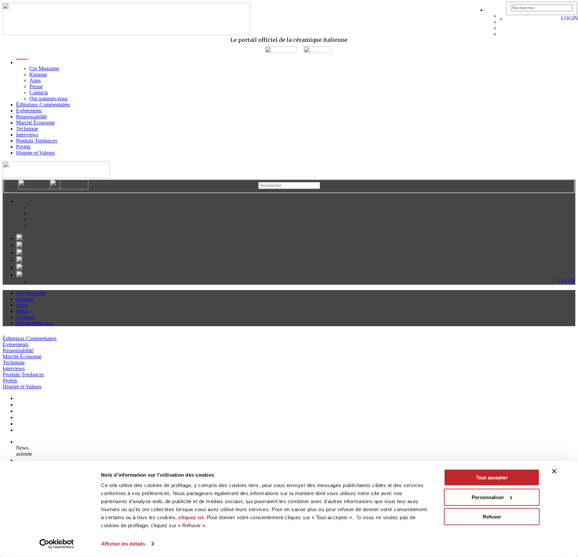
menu (22, 62)
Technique (27, 128)
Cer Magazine (44, 68)
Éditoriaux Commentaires (43, 104)
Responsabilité (31, 116)
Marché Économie (35, 122)
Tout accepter (492, 477)
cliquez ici (191, 517)
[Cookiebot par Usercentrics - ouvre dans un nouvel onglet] (56, 544)
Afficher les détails (123, 544)
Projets (23, 147)
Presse (36, 86)
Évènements (29, 110)
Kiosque (38, 74)
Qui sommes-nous (48, 98)
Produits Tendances (36, 141)
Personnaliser (488, 497)
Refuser (492, 517)
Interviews (27, 134)
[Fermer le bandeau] (554, 471)
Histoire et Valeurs (35, 153)
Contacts (38, 92)
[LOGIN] (509, 19)
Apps (35, 80)
